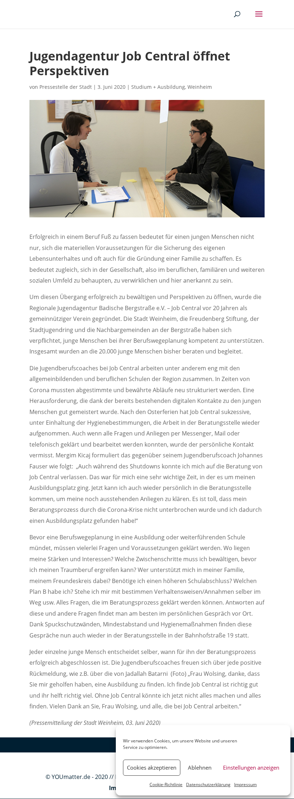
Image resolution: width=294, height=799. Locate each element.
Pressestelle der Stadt (65, 86)
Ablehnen (200, 767)
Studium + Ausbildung (158, 86)
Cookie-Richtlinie (166, 784)
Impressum (245, 784)
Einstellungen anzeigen (251, 767)
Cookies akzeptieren (151, 767)
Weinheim (200, 86)
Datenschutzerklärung (208, 784)
